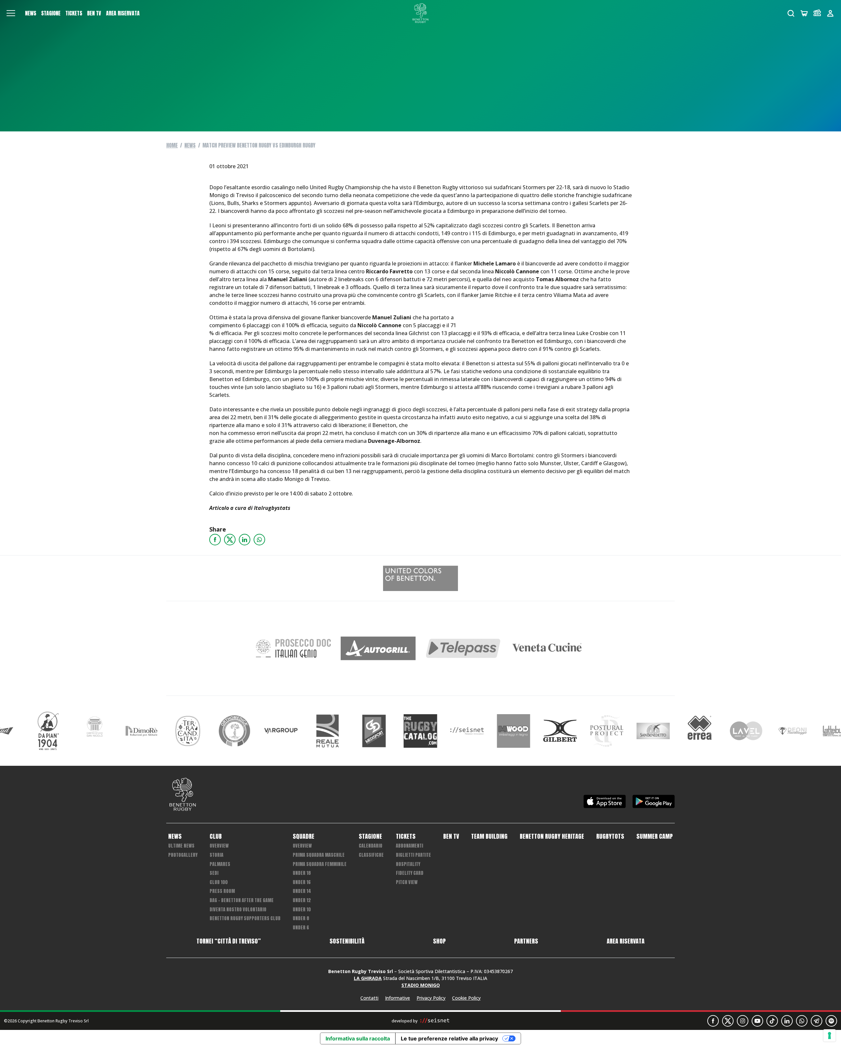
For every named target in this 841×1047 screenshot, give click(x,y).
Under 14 (302, 891)
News (30, 13)
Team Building (489, 836)
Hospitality (408, 864)
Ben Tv (94, 13)
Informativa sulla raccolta (358, 1038)
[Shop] (804, 13)
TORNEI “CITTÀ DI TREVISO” (228, 941)
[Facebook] (215, 539)
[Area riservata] (830, 13)
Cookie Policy (466, 998)
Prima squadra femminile (320, 864)
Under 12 (302, 900)
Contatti (369, 998)
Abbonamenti (409, 845)
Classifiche (371, 855)
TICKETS (73, 13)
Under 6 (301, 927)
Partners (526, 941)
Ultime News (181, 845)
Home (172, 145)
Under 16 (302, 882)
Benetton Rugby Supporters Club (245, 918)
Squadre (303, 836)
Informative (397, 998)
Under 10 (302, 909)
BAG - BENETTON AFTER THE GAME (242, 900)
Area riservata (123, 13)
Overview (219, 845)
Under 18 (302, 873)
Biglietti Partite (413, 855)
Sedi (214, 873)
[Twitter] (230, 539)
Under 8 (301, 918)
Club (216, 836)
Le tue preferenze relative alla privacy (449, 1038)
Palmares (220, 864)
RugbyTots (610, 836)
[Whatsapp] (259, 539)
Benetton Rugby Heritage (552, 836)
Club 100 (219, 882)
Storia (216, 855)
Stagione (50, 13)
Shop (439, 941)
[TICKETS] (817, 13)
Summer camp (654, 836)
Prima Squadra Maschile (319, 855)
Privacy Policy (431, 998)
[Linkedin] (244, 539)
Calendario (370, 845)
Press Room (222, 891)
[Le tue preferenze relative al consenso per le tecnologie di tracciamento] (829, 1035)
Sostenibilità (347, 941)
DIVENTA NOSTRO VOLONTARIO (238, 909)
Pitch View (407, 882)
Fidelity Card (409, 873)
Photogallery (182, 855)
